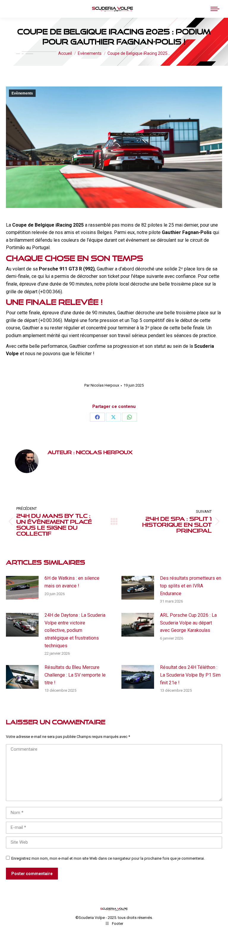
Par (101, 385)
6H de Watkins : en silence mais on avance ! (72, 582)
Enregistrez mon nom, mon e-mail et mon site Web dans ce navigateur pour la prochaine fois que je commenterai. (108, 858)
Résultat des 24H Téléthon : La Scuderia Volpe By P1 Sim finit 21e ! (190, 674)
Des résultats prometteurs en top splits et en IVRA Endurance (190, 585)
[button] (125, 8)
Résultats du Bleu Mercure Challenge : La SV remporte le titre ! (75, 674)
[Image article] (22, 588)
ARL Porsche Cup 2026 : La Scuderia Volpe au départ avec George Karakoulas (188, 622)
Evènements (22, 93)
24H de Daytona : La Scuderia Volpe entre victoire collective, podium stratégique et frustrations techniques (75, 630)
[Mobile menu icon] (215, 9)
